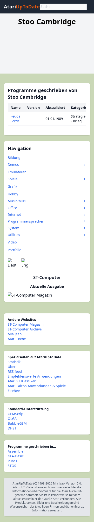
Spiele (13, 179)
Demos (13, 164)
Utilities (14, 234)
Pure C (13, 461)
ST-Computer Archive (25, 329)
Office (12, 207)
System (13, 228)
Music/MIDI (17, 201)
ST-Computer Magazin (26, 324)
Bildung (14, 157)
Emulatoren (17, 172)
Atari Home (17, 338)
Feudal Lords (16, 118)
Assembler (16, 451)
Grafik (12, 186)
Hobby (13, 194)
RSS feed (15, 371)
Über (12, 366)
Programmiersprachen (26, 221)
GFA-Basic (16, 456)
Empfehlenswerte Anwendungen (34, 376)
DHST (12, 428)
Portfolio (14, 250)
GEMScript (16, 413)
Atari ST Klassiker (22, 381)
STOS (12, 465)
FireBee (14, 390)
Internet (14, 214)
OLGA (12, 418)
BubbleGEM (17, 423)
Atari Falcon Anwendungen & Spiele (37, 386)
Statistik (14, 362)
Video (12, 242)
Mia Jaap (15, 334)
